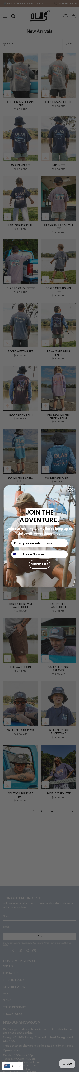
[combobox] (12, 1066)
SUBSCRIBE (39, 564)
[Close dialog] (71, 489)
